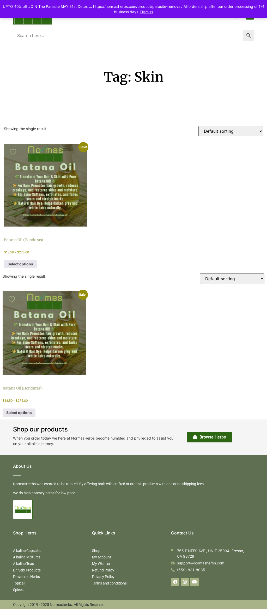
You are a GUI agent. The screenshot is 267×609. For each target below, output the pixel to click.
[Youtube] (194, 582)
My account (101, 557)
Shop (96, 551)
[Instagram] (185, 582)
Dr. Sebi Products (27, 570)
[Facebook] (175, 582)
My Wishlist (101, 564)
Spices (18, 590)
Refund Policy (103, 570)
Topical (19, 583)
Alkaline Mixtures (26, 557)
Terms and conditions (109, 583)
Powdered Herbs (26, 577)
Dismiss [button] (146, 12)
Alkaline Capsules (27, 551)
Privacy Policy (103, 577)
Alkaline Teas (23, 564)
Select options (20, 264)
